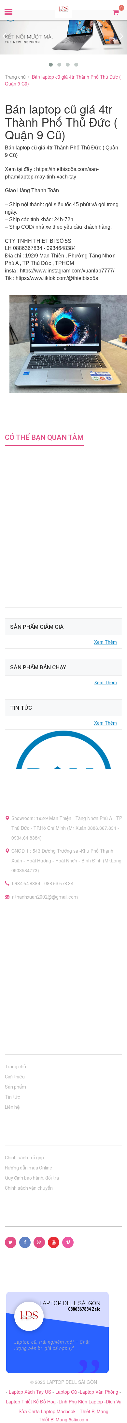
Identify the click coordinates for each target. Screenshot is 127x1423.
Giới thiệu (15, 1076)
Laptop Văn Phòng (100, 1391)
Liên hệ (12, 1107)
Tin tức (12, 1097)
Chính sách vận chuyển (29, 1188)
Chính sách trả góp (24, 1157)
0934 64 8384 (26, 883)
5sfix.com (78, 1419)
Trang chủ (15, 1066)
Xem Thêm (105, 642)
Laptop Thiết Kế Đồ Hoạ (31, 1401)
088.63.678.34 (58, 883)
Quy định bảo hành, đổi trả (32, 1178)
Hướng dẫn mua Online (28, 1167)
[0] (116, 12)
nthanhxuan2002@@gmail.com (45, 897)
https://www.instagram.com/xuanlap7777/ (67, 270)
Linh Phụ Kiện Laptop (81, 1401)
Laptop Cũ (66, 1391)
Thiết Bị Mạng (94, 1411)
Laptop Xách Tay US (30, 1391)
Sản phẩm (15, 1087)
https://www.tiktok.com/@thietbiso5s (57, 278)
